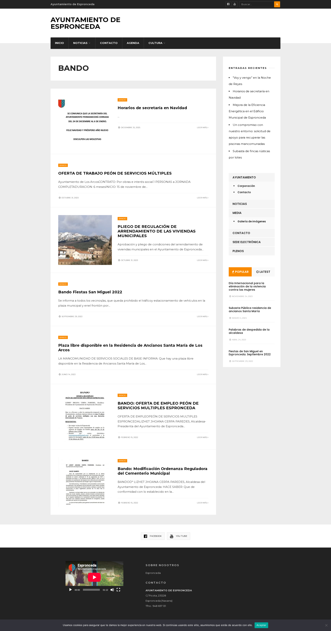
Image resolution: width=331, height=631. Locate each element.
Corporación (246, 186)
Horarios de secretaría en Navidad (152, 108)
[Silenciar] (112, 590)
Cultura (155, 43)
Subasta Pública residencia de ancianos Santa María (250, 309)
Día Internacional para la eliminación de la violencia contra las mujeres (247, 286)
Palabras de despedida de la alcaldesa (249, 331)
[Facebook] (228, 4)
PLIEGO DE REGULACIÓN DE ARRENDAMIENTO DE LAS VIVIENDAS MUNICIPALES (157, 231)
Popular (241, 272)
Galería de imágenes (252, 221)
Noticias (80, 43)
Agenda (133, 43)
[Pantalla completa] (118, 590)
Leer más (202, 127)
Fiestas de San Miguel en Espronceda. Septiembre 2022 (250, 352)
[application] (94, 577)
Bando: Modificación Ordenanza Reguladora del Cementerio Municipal (162, 471)
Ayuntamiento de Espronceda (85, 23)
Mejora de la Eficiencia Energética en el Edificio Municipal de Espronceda (247, 111)
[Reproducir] (70, 590)
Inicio (59, 43)
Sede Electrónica (247, 242)
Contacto (109, 43)
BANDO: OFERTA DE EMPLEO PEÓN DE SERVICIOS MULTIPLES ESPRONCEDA (158, 405)
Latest (264, 272)
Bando (122, 100)
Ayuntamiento (244, 177)
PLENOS (238, 251)
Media (237, 213)
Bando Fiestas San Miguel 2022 (90, 292)
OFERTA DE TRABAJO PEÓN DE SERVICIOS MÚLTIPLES (115, 173)
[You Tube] (235, 4)
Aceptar (261, 625)
